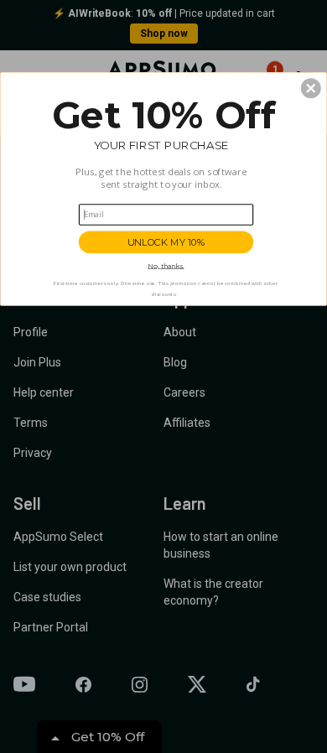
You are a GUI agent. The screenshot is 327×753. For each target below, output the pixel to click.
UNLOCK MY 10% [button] (166, 241)
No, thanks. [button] (166, 266)
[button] (311, 88)
